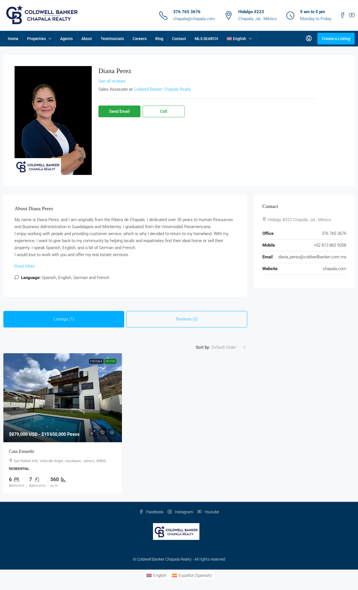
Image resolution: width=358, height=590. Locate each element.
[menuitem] (309, 39)
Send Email (119, 111)
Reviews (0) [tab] (187, 319)
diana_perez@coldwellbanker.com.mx (312, 256)
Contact (179, 38)
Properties (36, 38)
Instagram (183, 512)
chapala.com (334, 268)
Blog (159, 38)
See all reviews (112, 81)
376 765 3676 (187, 11)
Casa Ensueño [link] (21, 451)
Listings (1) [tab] (64, 319)
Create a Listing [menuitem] (336, 38)
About (86, 38)
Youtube (211, 512)
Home (13, 38)
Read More (25, 266)
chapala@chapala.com (194, 18)
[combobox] (229, 347)
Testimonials (112, 38)
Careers (140, 38)
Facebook (154, 512)
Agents (66, 38)
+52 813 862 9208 (330, 245)
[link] (62, 397)
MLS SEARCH (206, 38)
